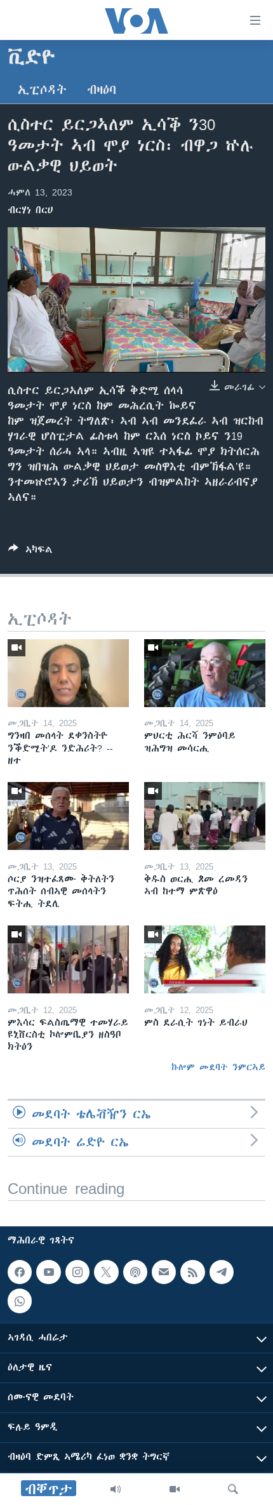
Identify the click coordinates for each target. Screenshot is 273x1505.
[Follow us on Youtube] (48, 1272)
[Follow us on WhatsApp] (20, 1301)
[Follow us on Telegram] (222, 1272)
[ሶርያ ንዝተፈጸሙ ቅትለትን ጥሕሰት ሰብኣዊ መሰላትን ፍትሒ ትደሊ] (68, 816)
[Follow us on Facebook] (20, 1272)
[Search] (233, 1489)
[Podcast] (135, 1272)
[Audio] (116, 1489)
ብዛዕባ (101, 90)
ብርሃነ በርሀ (30, 210)
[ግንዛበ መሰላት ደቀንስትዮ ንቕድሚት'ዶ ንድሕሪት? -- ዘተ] (68, 673)
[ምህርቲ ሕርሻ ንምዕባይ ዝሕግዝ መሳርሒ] (204, 673)
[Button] (30, 552)
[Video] (175, 1489)
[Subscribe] (164, 1272)
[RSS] (192, 1272)
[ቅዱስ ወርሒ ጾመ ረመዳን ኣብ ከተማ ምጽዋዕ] (204, 816)
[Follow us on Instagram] (77, 1272)
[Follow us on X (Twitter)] (106, 1272)
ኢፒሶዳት (42, 90)
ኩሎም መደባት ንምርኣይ (218, 1067)
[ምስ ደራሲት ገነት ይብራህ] (204, 959)
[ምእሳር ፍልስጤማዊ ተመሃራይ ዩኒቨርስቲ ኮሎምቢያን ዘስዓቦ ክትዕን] (68, 959)
